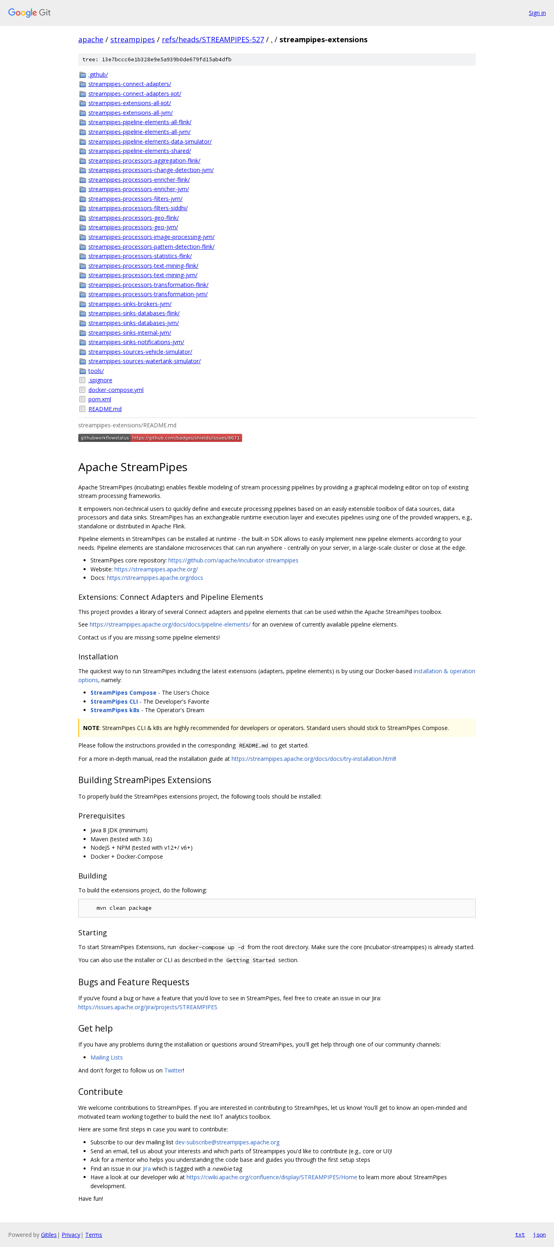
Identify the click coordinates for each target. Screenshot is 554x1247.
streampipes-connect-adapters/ (129, 84)
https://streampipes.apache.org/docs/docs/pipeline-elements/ (170, 624)
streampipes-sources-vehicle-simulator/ (140, 351)
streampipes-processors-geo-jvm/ (133, 227)
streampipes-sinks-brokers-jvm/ (130, 304)
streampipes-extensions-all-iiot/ (129, 103)
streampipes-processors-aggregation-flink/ (144, 160)
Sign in (537, 13)
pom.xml (99, 399)
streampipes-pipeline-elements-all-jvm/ (139, 132)
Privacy (71, 1234)
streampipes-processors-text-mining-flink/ (143, 265)
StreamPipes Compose (123, 692)
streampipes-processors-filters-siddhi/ (138, 208)
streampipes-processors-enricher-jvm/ (138, 189)
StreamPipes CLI (114, 701)
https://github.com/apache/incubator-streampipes (233, 560)
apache (90, 39)
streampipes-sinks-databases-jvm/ (133, 323)
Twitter (173, 1070)
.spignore (100, 380)
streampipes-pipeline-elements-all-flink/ (139, 122)
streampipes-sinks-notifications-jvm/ (136, 342)
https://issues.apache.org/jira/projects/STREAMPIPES (147, 1007)
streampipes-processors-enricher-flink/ (139, 179)
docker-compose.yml (116, 390)
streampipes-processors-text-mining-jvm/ (143, 275)
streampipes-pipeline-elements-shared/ (139, 151)
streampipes (132, 39)
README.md (105, 409)
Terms (93, 1234)
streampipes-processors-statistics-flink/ (140, 256)
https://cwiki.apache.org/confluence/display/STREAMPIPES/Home (272, 1177)
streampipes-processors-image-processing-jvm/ (151, 237)
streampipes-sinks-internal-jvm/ (129, 332)
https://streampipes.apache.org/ (156, 569)
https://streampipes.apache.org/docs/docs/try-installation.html (313, 758)
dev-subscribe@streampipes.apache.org (227, 1142)
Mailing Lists (106, 1057)
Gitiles (49, 1234)
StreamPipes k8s (115, 710)
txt (520, 1234)
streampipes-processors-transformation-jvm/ (148, 294)
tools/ (96, 371)
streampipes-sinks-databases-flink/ (134, 313)
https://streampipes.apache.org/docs (155, 578)
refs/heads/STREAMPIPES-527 (213, 39)
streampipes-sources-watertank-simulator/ (144, 361)
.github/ (98, 74)
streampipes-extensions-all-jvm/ (130, 112)
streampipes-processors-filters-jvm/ (135, 198)
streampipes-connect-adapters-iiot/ (134, 93)
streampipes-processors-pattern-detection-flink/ (151, 246)
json (539, 1234)
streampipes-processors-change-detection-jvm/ (151, 170)
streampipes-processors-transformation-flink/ (148, 285)
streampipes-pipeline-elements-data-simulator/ (150, 141)
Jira (147, 1168)
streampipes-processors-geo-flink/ (133, 218)
